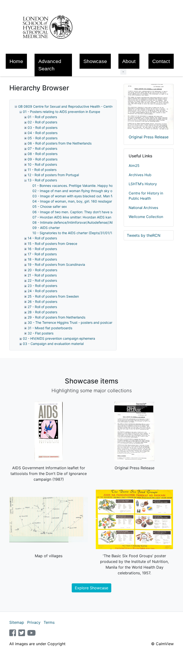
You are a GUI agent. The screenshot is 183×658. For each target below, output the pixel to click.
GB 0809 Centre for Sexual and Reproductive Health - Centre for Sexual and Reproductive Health (94, 106)
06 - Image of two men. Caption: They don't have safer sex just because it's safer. (96, 212)
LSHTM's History (143, 184)
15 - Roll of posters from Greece (52, 244)
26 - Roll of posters (42, 302)
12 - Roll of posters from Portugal (53, 175)
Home (16, 61)
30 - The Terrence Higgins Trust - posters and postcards (72, 322)
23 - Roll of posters (42, 286)
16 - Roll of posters (42, 249)
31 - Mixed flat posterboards (50, 328)
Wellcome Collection (146, 216)
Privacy (34, 622)
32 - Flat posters (40, 333)
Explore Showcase (91, 587)
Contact (161, 61)
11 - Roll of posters (42, 170)
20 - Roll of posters (42, 270)
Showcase (95, 61)
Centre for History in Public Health (146, 196)
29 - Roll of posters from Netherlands (56, 317)
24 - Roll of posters (42, 291)
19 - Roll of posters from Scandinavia (56, 264)
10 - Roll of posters (42, 164)
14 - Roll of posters (42, 238)
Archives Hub (140, 175)
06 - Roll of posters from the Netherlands (60, 143)
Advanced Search (49, 64)
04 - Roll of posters (42, 133)
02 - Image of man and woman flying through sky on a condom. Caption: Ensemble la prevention (107, 191)
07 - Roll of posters (42, 148)
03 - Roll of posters (42, 128)
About (129, 61)
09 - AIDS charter (46, 228)
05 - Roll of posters (42, 138)
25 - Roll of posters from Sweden (53, 296)
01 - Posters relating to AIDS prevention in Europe (61, 112)
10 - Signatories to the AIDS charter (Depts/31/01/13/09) (76, 233)
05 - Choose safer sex (49, 206)
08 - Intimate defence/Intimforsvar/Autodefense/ (91, 222)
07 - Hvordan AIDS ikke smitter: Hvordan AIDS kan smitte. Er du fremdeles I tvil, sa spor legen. (105, 217)
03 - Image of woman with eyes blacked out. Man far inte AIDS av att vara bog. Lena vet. (102, 196)
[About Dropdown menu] (123, 72)
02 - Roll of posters (42, 122)
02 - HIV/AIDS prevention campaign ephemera (59, 338)
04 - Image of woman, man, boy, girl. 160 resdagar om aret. (79, 201)
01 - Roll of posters (42, 117)
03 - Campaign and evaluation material (53, 344)
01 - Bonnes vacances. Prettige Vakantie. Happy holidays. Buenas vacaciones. (93, 186)
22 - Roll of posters (42, 280)
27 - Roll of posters (42, 307)
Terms (49, 622)
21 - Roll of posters (42, 275)
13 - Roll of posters (42, 180)
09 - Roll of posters (42, 159)
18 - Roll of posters (42, 259)
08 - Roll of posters (42, 154)
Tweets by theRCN (143, 235)
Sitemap (16, 622)
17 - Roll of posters (42, 254)
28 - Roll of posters (42, 312)
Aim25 (134, 165)
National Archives (143, 207)
